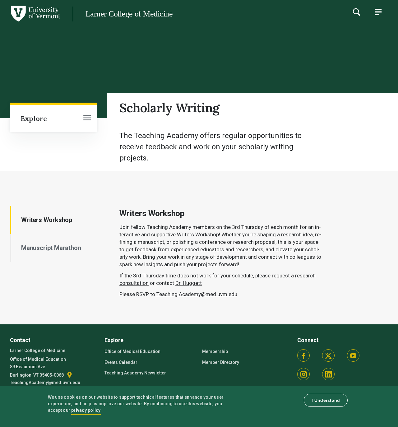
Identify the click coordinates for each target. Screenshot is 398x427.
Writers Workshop (46, 220)
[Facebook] (303, 355)
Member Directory (220, 362)
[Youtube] (353, 355)
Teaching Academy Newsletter (135, 372)
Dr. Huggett (188, 283)
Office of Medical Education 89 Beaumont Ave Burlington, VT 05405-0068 (38, 367)
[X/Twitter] (328, 355)
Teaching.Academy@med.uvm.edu (196, 294)
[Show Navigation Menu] (378, 11)
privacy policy (86, 410)
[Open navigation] (87, 118)
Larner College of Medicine (129, 13)
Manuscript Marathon (51, 248)
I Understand (326, 400)
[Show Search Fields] (356, 11)
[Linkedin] (328, 374)
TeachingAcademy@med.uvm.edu (45, 382)
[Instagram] (303, 374)
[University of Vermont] (35, 21)
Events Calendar (120, 362)
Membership (215, 351)
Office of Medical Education (132, 351)
